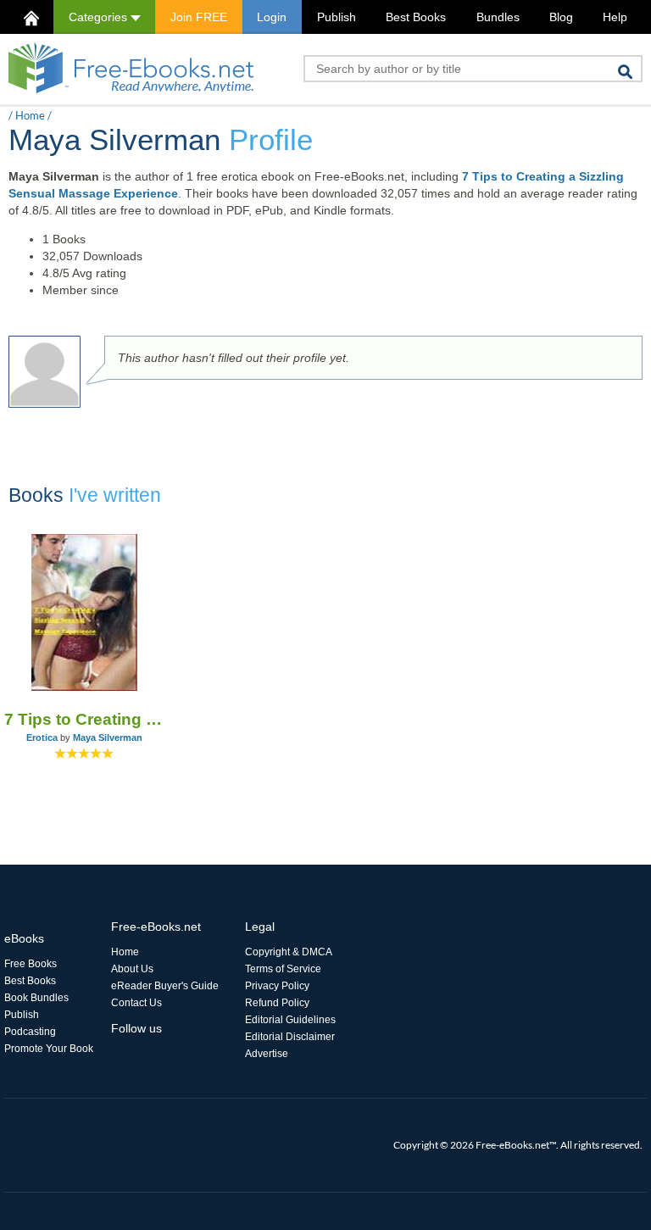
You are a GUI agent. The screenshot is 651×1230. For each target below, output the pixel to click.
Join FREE (198, 17)
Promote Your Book (48, 1049)
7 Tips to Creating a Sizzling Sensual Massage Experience (84, 719)
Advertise (266, 1054)
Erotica (42, 737)
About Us (132, 969)
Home (30, 115)
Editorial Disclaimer (290, 1037)
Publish (336, 17)
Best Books (416, 17)
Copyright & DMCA (288, 952)
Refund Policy (277, 1003)
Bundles (498, 17)
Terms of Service (283, 969)
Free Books (30, 964)
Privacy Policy (277, 986)
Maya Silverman (107, 737)
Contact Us (136, 1003)
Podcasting (30, 1032)
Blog (561, 17)
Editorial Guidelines (290, 1020)
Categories (100, 17)
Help (615, 17)
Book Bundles (36, 998)
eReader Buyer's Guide (165, 986)
